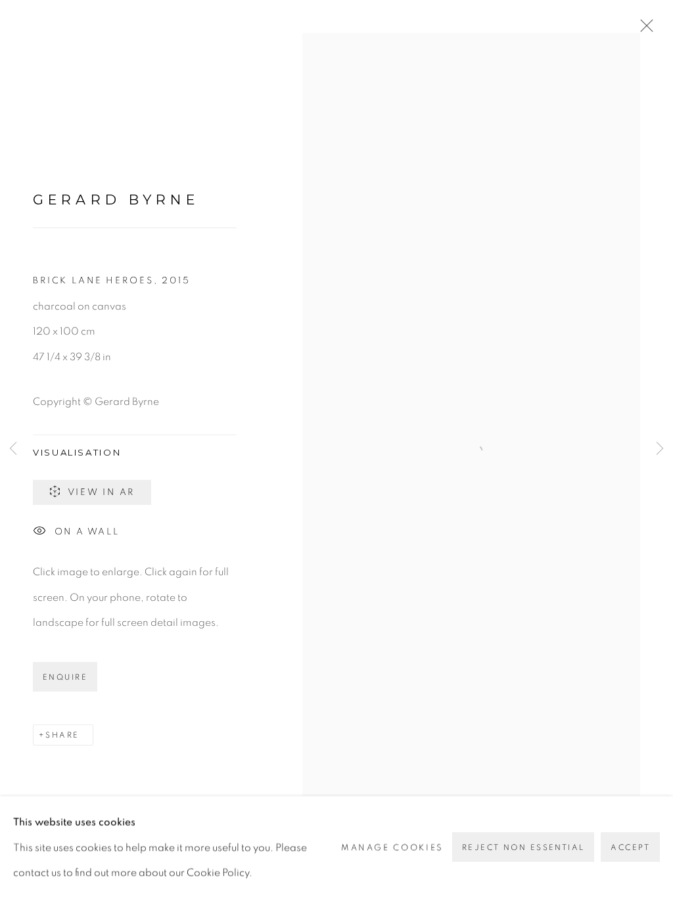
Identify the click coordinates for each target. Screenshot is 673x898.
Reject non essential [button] (523, 847)
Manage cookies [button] (392, 846)
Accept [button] (630, 847)
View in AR (101, 492)
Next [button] (660, 449)
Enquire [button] (65, 677)
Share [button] (62, 735)
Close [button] (643, 29)
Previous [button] (13, 449)
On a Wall (87, 531)
